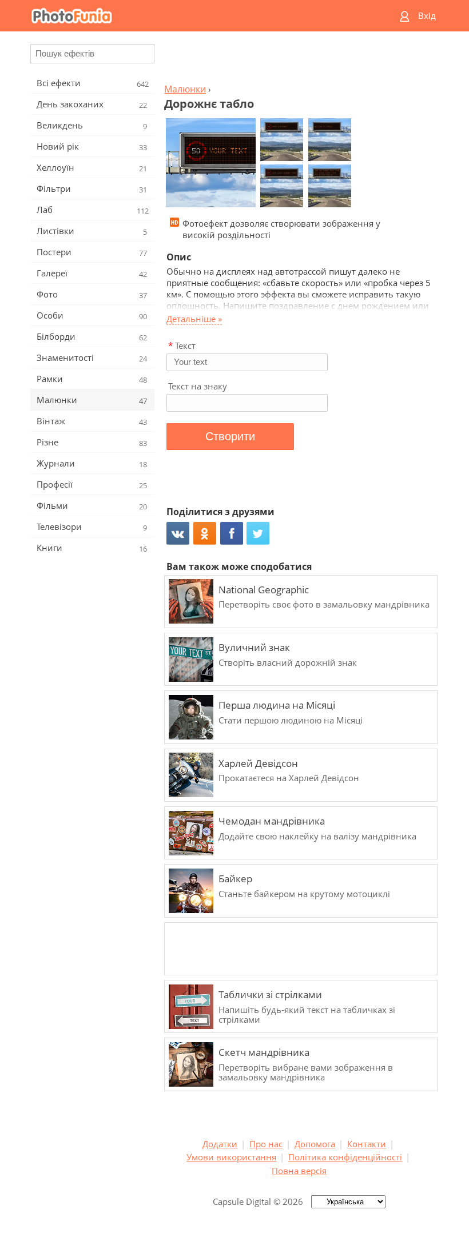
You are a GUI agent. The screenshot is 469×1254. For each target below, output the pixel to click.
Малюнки (185, 89)
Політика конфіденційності (345, 1157)
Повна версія (299, 1170)
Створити (230, 436)
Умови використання (231, 1157)
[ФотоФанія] (190, 15)
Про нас (266, 1144)
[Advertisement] (299, 60)
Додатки (219, 1144)
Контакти (366, 1144)
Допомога (315, 1144)
